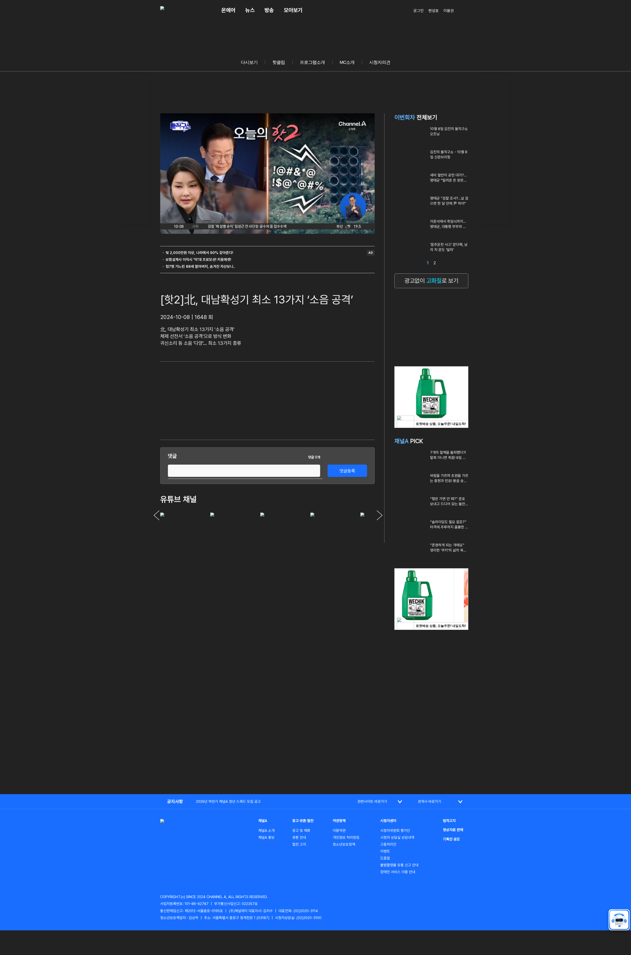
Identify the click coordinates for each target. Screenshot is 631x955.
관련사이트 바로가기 (372, 801)
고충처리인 (388, 844)
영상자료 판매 (453, 830)
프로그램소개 (312, 62)
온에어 (228, 10)
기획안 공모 (451, 839)
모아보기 (293, 10)
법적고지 (449, 821)
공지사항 (175, 801)
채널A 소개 (266, 830)
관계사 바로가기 (429, 801)
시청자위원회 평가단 (395, 830)
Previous (156, 515)
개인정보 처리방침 (346, 837)
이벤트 (385, 851)
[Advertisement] (135, 148)
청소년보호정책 (344, 844)
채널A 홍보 (266, 837)
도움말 (385, 858)
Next (379, 515)
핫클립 (278, 62)
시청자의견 (379, 62)
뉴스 (250, 10)
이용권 (448, 10)
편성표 (433, 10)
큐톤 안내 (299, 837)
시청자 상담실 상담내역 (397, 837)
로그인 (418, 10)
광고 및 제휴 (301, 830)
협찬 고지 (299, 844)
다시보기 (249, 62)
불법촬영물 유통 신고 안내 (399, 865)
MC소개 (347, 62)
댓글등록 (347, 470)
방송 (269, 10)
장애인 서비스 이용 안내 (397, 872)
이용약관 (339, 830)
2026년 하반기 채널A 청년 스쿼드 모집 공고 (228, 801)
